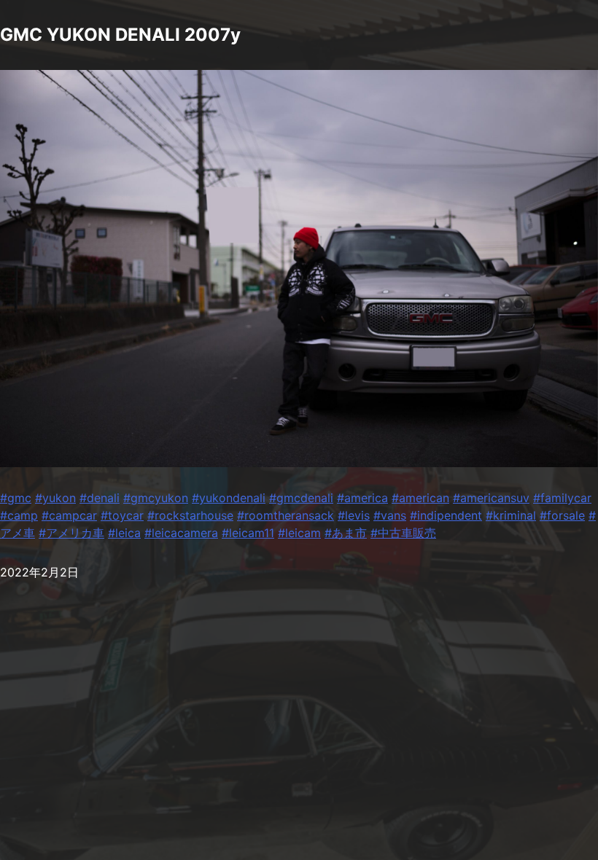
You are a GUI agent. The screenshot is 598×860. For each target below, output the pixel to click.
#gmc (15, 497)
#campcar (69, 515)
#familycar (562, 497)
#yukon (55, 497)
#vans (389, 515)
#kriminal (511, 515)
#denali (99, 497)
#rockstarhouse (190, 515)
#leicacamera (181, 532)
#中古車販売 (403, 532)
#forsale (562, 515)
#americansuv (491, 497)
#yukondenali (228, 497)
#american (420, 497)
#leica (124, 532)
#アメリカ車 (71, 532)
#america (362, 497)
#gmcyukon (155, 497)
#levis (354, 515)
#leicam (299, 532)
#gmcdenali (301, 497)
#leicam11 (248, 532)
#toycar (122, 515)
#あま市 (346, 532)
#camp (19, 515)
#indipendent (446, 515)
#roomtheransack (285, 515)
